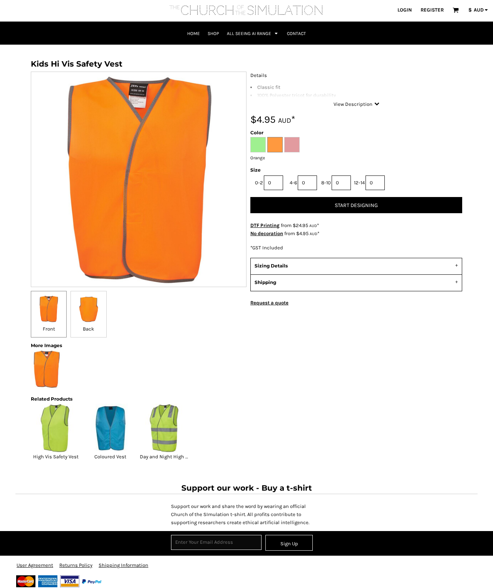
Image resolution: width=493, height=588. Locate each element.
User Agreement (35, 565)
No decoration (266, 233)
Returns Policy (75, 565)
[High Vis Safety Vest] (56, 428)
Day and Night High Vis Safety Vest (179, 456)
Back (88, 329)
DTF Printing (265, 225)
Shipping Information (123, 565)
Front (49, 329)
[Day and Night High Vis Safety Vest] (165, 428)
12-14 (359, 182)
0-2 (259, 182)
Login (404, 10)
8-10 (326, 182)
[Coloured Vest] (111, 428)
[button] (456, 10)
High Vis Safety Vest (56, 456)
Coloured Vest (110, 456)
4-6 (293, 182)
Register (432, 10)
